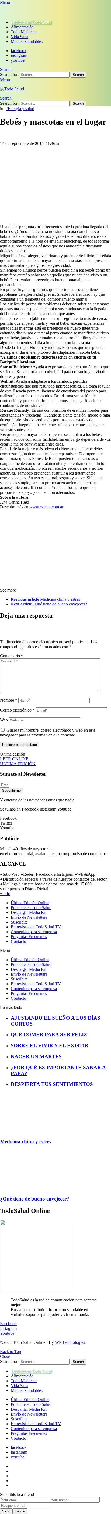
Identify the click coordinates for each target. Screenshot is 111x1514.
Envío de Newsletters (29, 917)
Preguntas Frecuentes (29, 936)
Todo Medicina (24, 32)
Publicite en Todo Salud (31, 22)
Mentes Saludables (27, 41)
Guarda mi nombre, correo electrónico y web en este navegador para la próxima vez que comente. (47, 732)
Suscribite (19, 922)
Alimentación (22, 27)
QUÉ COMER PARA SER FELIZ (49, 1034)
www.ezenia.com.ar (46, 507)
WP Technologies (70, 1342)
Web (4, 720)
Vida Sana (19, 36)
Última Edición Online (30, 902)
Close (5, 1356)
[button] (55, 950)
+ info (5, 893)
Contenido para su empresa (34, 931)
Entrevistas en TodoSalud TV (36, 927)
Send (6, 1511)
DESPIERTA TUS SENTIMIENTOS (52, 1084)
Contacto (18, 941)
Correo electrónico (17, 710)
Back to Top (10, 1351)
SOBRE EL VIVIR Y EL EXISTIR (49, 1045)
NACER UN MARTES (36, 1056)
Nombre (8, 700)
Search (78, 75)
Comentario (11, 656)
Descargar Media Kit (28, 912)
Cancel (20, 1511)
